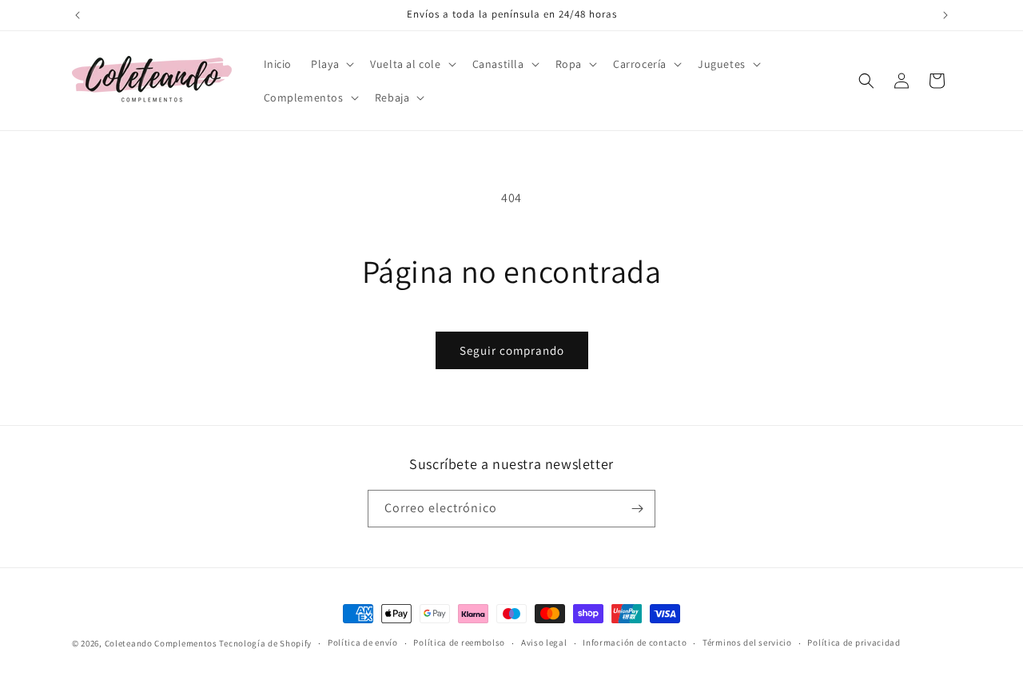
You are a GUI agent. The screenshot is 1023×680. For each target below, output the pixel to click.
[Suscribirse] (637, 508)
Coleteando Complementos (161, 643)
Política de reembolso (459, 642)
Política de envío (363, 642)
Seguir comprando (512, 350)
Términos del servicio (747, 642)
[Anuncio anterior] (77, 15)
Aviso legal (544, 642)
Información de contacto (635, 642)
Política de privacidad (853, 642)
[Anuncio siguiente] (945, 15)
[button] (330, 64)
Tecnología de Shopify (265, 643)
